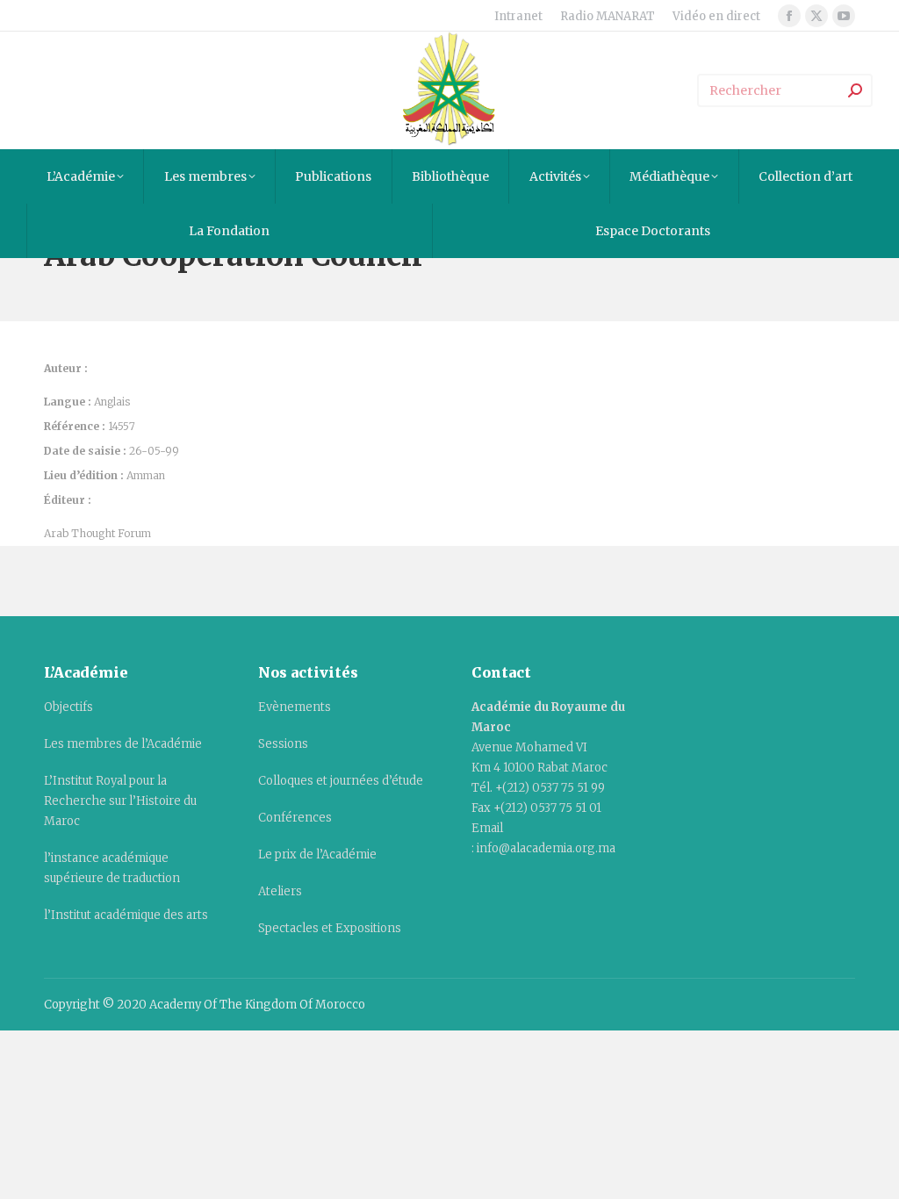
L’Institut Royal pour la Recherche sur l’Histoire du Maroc (120, 801)
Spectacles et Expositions (329, 928)
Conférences (295, 817)
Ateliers (280, 891)
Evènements (294, 707)
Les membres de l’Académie (123, 743)
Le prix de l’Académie (317, 854)
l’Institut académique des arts (126, 915)
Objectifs (68, 707)
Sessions (283, 743)
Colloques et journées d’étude (340, 780)
